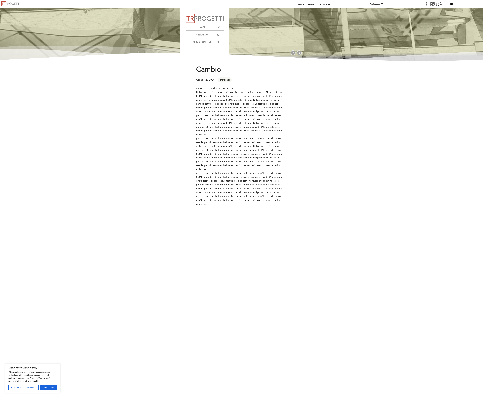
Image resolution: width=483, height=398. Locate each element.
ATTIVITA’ (311, 4)
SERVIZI (299, 4)
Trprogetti (225, 79)
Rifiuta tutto (31, 387)
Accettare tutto (48, 387)
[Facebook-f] (447, 4)
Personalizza (16, 387)
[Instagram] (451, 4)
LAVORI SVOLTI (324, 4)
